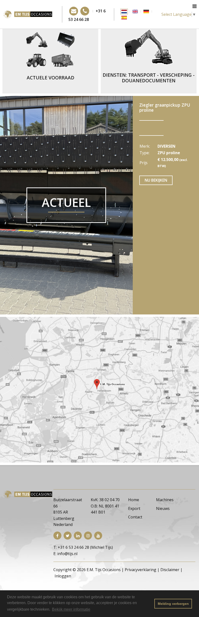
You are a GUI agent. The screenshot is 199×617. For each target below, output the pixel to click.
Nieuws (163, 508)
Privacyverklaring (140, 569)
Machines (165, 499)
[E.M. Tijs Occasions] (28, 14)
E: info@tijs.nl (65, 553)
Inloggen (63, 576)
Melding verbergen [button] (173, 604)
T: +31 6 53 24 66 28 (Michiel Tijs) (83, 547)
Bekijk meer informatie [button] (71, 609)
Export (134, 508)
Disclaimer (169, 569)
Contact (135, 517)
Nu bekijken (156, 180)
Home (133, 499)
